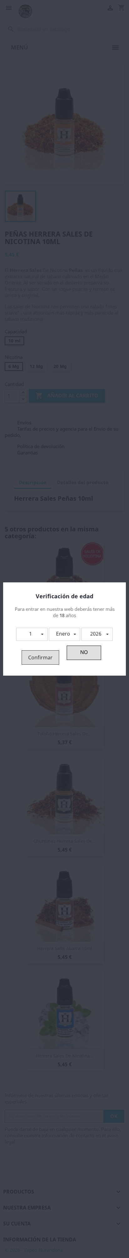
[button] (32, 634)
